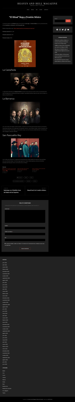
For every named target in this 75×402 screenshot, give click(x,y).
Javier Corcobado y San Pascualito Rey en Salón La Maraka (38, 169)
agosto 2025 (5, 280)
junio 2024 (5, 311)
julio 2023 (5, 335)
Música (32, 9)
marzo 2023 (5, 344)
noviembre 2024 (6, 300)
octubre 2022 (5, 355)
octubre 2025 (5, 276)
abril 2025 (5, 289)
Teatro (40, 9)
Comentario (7, 208)
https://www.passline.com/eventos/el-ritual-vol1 (24, 28)
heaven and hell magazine (37, 3)
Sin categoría (5, 390)
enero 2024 (5, 322)
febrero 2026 (5, 269)
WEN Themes (50, 399)
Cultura (20, 177)
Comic (4, 375)
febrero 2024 (5, 320)
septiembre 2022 (6, 357)
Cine (37, 9)
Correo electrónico (9, 231)
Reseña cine (5, 386)
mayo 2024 (5, 313)
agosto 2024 (5, 306)
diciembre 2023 (6, 324)
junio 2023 (5, 337)
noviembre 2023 (6, 326)
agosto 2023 (5, 333)
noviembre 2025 (6, 273)
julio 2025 (5, 282)
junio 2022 (5, 364)
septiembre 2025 (6, 278)
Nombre (6, 225)
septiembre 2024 (6, 304)
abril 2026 (5, 264)
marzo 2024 (5, 317)
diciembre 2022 (6, 351)
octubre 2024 (5, 302)
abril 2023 (5, 342)
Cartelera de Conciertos (19, 181)
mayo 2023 (5, 340)
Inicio (28, 9)
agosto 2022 (5, 359)
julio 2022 (5, 362)
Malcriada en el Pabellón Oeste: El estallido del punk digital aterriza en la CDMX (62, 51)
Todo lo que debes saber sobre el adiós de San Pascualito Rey (23, 169)
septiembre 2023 (6, 331)
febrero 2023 (5, 346)
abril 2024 (5, 315)
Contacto (46, 9)
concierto (28, 181)
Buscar (56, 18)
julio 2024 (5, 309)
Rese (4, 384)
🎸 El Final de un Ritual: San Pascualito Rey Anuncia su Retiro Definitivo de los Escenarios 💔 (9, 169)
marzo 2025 (5, 291)
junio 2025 (5, 284)
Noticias (34, 181)
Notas (31, 177)
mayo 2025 (5, 287)
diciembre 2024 (6, 298)
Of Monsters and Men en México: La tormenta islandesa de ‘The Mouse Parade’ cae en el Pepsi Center (61, 42)
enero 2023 (5, 348)
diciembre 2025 (6, 271)
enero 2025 (5, 295)
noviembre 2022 (6, 353)
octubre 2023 (5, 328)
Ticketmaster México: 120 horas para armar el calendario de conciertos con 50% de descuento (62, 56)
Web (5, 237)
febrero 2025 (5, 293)
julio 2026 (5, 262)
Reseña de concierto (7, 388)
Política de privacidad (39, 399)
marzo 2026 (5, 267)
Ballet (4, 370)
